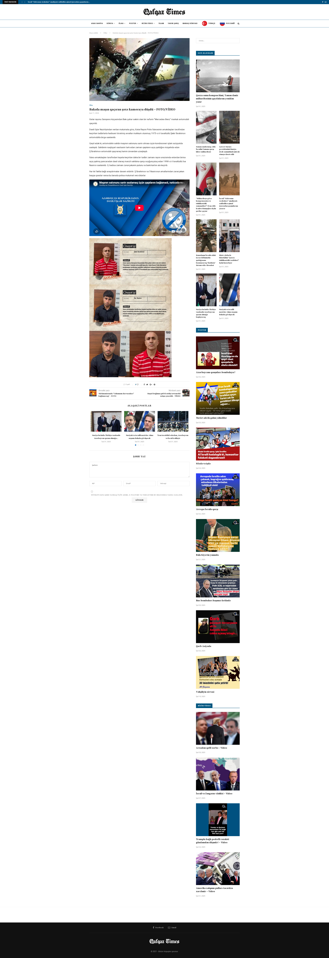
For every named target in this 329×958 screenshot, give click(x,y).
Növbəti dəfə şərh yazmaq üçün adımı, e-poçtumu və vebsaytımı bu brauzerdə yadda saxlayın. (137, 495)
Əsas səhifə (97, 23)
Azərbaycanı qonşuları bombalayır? (215, 372)
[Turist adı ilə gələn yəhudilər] (218, 398)
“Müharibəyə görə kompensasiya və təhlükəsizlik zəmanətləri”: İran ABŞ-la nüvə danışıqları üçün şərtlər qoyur (206, 204)
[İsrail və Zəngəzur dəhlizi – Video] (218, 774)
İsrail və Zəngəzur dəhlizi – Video (214, 793)
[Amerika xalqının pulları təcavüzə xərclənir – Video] (218, 868)
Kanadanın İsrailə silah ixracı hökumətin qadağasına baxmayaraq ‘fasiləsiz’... (58, 2)
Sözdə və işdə (203, 463)
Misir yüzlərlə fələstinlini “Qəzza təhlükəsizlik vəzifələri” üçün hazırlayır (229, 259)
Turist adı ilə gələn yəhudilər (211, 417)
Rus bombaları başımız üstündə (213, 600)
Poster (132, 23)
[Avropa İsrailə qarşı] (218, 489)
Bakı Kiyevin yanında (207, 555)
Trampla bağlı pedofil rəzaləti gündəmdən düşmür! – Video (212, 841)
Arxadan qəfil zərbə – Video (211, 747)
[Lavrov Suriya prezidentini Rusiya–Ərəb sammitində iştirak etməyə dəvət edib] (229, 127)
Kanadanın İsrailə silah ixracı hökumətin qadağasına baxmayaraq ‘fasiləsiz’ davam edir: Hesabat (206, 260)
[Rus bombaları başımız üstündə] (218, 581)
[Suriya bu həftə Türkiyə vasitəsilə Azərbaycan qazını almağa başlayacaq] (106, 421)
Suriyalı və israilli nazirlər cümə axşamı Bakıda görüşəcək (228, 312)
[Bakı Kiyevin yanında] (218, 535)
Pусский (230, 23)
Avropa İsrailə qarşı (207, 509)
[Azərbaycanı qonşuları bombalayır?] (218, 352)
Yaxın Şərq (173, 23)
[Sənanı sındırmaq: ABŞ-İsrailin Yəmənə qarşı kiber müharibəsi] (206, 127)
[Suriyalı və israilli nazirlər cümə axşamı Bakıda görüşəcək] (139, 421)
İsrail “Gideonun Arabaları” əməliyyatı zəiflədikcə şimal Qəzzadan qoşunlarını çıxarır (228, 203)
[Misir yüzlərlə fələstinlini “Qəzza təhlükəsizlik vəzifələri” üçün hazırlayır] (229, 235)
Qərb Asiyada (203, 646)
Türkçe (211, 23)
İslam (161, 23)
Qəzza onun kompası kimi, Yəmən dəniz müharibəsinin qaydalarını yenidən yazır (217, 98)
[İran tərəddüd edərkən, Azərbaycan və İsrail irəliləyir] (173, 421)
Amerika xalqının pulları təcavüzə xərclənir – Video (214, 890)
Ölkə (121, 23)
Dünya (110, 23)
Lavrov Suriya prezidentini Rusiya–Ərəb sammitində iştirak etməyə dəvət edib (229, 151)
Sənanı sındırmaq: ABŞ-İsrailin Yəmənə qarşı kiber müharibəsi (206, 149)
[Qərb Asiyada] (218, 626)
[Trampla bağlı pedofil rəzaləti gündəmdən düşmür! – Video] (218, 819)
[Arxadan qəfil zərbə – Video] (218, 728)
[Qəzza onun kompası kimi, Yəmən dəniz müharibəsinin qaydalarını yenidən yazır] (218, 75)
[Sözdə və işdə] (218, 444)
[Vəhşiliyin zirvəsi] (218, 672)
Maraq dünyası (190, 23)
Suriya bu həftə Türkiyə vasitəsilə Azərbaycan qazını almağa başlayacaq (206, 313)
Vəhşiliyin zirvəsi (205, 691)
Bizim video (147, 23)
